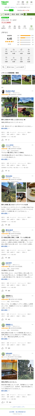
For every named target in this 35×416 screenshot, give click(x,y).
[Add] (31, 18)
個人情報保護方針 (21, 412)
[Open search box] (3, 67)
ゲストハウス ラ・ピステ (9, 20)
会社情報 (11, 412)
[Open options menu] (32, 91)
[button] (6, 79)
